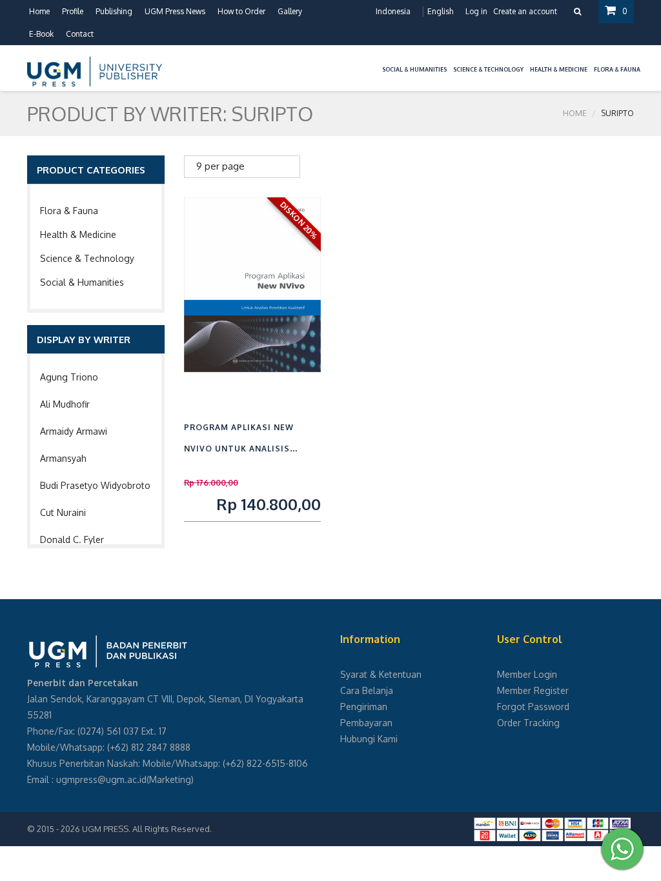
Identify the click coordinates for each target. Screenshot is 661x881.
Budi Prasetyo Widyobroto (95, 485)
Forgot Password (533, 706)
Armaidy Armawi (73, 431)
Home (39, 11)
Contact (80, 34)
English (440, 11)
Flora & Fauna (69, 210)
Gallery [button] (290, 11)
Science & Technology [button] (488, 69)
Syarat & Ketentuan (381, 674)
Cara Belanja (366, 690)
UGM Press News (175, 11)
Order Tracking (528, 722)
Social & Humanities (82, 282)
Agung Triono (69, 376)
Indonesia (393, 11)
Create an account (525, 11)
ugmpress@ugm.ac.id (101, 779)
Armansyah (63, 458)
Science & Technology (87, 258)
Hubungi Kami (369, 738)
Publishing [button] (114, 11)
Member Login (527, 674)
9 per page (220, 166)
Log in (476, 11)
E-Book (41, 34)
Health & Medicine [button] (558, 69)
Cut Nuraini (63, 512)
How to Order (241, 11)
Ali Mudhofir (65, 404)
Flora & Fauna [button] (617, 69)
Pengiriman (363, 706)
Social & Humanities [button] (414, 69)
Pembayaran (366, 722)
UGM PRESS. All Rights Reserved (146, 829)
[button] (375, 61)
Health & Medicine (78, 234)
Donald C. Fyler (72, 539)
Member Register (533, 690)
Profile (72, 11)
